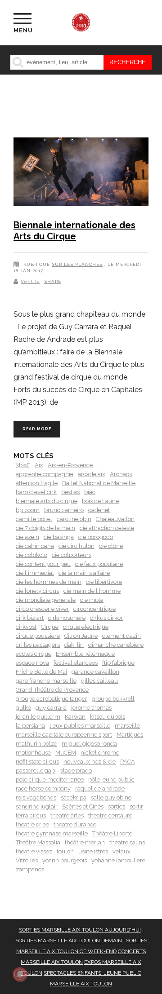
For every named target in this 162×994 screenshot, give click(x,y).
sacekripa (73, 797)
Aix (39, 465)
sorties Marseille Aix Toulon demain (68, 940)
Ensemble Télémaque (85, 653)
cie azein (27, 537)
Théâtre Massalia (38, 842)
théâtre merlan (85, 842)
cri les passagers (38, 644)
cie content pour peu (43, 564)
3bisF (23, 465)
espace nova (32, 662)
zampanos (30, 869)
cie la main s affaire (84, 573)
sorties (116, 806)
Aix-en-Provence (70, 465)
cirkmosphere (67, 617)
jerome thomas (91, 707)
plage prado (75, 770)
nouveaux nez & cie (89, 761)
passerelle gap (35, 770)
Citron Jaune (81, 635)
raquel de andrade (100, 788)
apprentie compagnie (44, 474)
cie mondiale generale (46, 599)
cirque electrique (85, 626)
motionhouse (33, 752)
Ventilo (30, 281)
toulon (65, 851)
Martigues (130, 734)
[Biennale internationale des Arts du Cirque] (81, 173)
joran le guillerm (38, 716)
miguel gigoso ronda (89, 743)
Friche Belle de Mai (41, 671)
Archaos (121, 474)
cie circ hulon (76, 546)
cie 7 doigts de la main (45, 528)
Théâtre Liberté (112, 833)
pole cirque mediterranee (50, 779)
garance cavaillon (95, 671)
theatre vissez (34, 851)
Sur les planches (77, 264)
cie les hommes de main (48, 582)
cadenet (99, 510)
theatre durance (75, 824)
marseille (127, 725)
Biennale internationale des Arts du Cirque (74, 231)
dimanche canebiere (116, 644)
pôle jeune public (111, 779)
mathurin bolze (36, 743)
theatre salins (127, 842)
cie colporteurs (71, 555)
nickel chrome (100, 752)
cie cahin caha (35, 546)
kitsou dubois (107, 716)
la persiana (30, 725)
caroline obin (74, 519)
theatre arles (67, 815)
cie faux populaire (99, 564)
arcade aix (91, 474)
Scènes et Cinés (83, 806)
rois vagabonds (36, 797)
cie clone (111, 546)
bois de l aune (100, 501)
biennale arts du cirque (46, 501)
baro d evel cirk (36, 492)
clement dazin (121, 635)
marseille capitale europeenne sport (64, 734)
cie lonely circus (37, 591)
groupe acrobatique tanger (51, 698)
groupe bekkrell (113, 698)
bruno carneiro (64, 510)
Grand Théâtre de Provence (52, 689)
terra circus (31, 815)
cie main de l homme (92, 591)
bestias (70, 492)
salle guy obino (111, 797)
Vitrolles (27, 860)
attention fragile (37, 483)
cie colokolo (31, 555)
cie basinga (59, 537)
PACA (127, 761)
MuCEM (65, 752)
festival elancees (76, 662)
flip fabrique (118, 662)
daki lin (74, 644)
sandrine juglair (37, 806)
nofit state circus (37, 761)
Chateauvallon (115, 519)
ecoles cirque (33, 653)
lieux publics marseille (80, 725)
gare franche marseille (46, 680)
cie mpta (92, 599)
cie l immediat (35, 573)
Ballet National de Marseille (98, 483)
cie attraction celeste (107, 528)
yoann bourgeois (64, 860)
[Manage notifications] (20, 974)
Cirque (49, 626)
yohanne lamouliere (118, 860)
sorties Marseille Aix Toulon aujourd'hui (80, 930)
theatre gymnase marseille (52, 833)
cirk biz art (30, 617)
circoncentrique (94, 608)
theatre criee (32, 824)
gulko (23, 707)
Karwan (75, 716)
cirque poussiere (38, 635)
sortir (136, 806)
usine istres (93, 851)
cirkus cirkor (106, 617)
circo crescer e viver (42, 608)
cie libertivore (104, 582)
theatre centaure (110, 815)
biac (89, 492)
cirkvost (26, 626)
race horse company (43, 788)
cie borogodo (95, 537)
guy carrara (51, 707)
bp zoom (28, 510)
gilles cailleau (99, 680)
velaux (121, 851)
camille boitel (34, 519)
